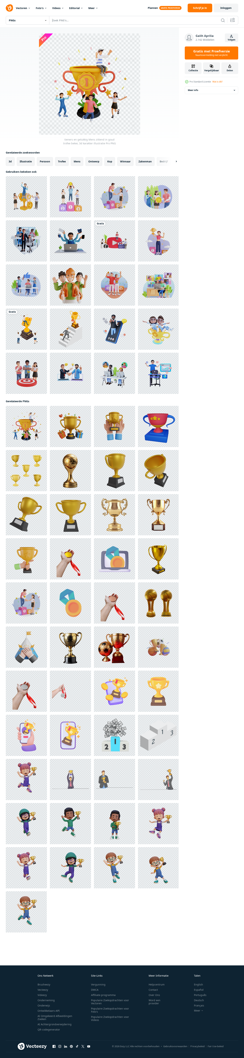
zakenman (145, 161)
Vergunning (98, 984)
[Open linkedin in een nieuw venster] (65, 1046)
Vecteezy (43, 989)
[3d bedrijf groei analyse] (158, 373)
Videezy (42, 995)
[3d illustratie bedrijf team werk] (70, 285)
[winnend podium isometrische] (158, 735)
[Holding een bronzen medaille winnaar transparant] (114, 603)
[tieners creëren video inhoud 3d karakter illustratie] (114, 241)
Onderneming (46, 1000)
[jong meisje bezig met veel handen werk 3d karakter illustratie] (70, 241)
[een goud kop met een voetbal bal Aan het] (70, 647)
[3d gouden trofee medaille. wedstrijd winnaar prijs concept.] (70, 603)
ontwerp (93, 161)
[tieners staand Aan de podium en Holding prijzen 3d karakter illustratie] (70, 196)
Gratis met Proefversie (211, 53)
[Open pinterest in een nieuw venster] (71, 1046)
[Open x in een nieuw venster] (82, 1046)
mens (77, 161)
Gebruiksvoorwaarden (175, 1046)
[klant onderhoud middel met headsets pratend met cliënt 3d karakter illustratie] (114, 373)
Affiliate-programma (103, 995)
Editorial (74, 8)
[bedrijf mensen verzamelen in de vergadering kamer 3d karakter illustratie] (26, 241)
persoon (45, 161)
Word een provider (154, 1001)
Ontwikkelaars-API (49, 1010)
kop (109, 161)
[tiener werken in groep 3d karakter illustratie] (26, 285)
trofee (62, 161)
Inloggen (226, 8)
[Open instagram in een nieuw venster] (59, 1046)
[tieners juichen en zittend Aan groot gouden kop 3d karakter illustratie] (26, 196)
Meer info (193, 90)
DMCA (94, 989)
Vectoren (21, 8)
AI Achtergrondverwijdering (55, 1024)
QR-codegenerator (49, 1029)
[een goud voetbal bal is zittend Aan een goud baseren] (70, 470)
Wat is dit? (217, 81)
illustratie (26, 161)
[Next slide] (173, 161)
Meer (91, 8)
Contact (153, 989)
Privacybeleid (197, 1046)
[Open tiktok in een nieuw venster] (77, 1046)
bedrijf (164, 161)
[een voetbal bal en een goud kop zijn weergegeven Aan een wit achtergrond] (114, 647)
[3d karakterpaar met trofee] (158, 329)
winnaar (125, 161)
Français (199, 1005)
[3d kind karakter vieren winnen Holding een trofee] (70, 823)
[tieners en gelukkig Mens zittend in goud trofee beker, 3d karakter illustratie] (26, 426)
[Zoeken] (223, 20)
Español (199, 989)
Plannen (153, 8)
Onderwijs (44, 1005)
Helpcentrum (157, 984)
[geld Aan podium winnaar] (114, 735)
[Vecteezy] (9, 8)
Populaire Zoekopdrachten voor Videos (110, 1018)
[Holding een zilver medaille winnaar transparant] (26, 691)
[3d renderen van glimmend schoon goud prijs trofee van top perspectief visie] (158, 558)
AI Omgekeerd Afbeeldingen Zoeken (55, 1017)
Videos (56, 8)
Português (200, 995)
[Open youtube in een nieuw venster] (88, 1046)
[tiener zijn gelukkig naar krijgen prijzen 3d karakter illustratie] (158, 196)
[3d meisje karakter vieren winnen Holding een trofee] (26, 779)
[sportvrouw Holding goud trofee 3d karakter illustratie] (158, 241)
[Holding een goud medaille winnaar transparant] (70, 558)
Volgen (231, 39)
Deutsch (199, 1000)
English (198, 984)
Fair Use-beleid (216, 1046)
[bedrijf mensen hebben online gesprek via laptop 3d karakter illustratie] (70, 373)
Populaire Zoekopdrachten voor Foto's (110, 1010)
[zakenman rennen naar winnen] (70, 329)
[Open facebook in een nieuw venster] (54, 1046)
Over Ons (154, 995)
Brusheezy (44, 984)
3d (10, 161)
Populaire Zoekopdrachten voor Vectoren (110, 1001)
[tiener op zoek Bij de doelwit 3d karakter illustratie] (26, 373)
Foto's (40, 8)
